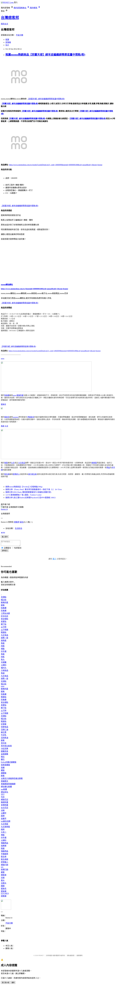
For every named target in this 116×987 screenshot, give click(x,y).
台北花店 (4, 808)
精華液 (3, 875)
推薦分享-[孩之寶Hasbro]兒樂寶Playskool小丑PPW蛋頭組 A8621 (30, 498)
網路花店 (4, 799)
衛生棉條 (4, 859)
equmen (15, 417)
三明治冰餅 (5, 613)
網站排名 (4, 792)
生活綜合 (18, 528)
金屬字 (3, 818)
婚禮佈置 (4, 802)
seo (2, 867)
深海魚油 (4, 738)
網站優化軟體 (6, 787)
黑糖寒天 (4, 781)
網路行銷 (4, 865)
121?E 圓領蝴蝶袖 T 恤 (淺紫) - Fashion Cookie (23, 495)
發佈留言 (5, 550)
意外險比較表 (6, 746)
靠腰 (3, 768)
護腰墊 (3, 773)
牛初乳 (3, 735)
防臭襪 (3, 611)
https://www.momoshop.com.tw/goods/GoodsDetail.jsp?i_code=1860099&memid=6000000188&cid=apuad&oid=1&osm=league (55, 165)
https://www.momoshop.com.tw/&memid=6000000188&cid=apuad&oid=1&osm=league (34, 289)
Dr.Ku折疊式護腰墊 (8, 762)
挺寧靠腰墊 (5, 765)
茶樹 (3, 878)
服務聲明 (79, 955)
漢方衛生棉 (32, 474)
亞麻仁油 (4, 729)
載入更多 (5, 537)
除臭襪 (6, 395)
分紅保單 (4, 749)
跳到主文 (4, 24)
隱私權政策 (70, 955)
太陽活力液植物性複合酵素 (12, 778)
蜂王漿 (3, 732)
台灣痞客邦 (10, 18)
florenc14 (4, 509)
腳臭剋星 (20, 395)
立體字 (3, 813)
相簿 (7, 40)
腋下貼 (3, 624)
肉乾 (3, 657)
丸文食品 (21, 463)
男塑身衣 (30, 417)
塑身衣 (3, 404)
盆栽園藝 (4, 754)
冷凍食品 (4, 670)
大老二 (3, 832)
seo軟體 (4, 789)
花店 (3, 797)
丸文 (6, 426)
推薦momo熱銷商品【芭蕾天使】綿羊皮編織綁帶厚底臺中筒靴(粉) (45, 54)
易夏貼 (3, 621)
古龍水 (3, 883)
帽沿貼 (3, 600)
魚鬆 (2, 426)
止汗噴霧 (4, 630)
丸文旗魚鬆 (5, 827)
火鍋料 (3, 665)
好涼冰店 (4, 616)
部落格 (8, 42)
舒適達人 (16, 474)
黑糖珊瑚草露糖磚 (8, 784)
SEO (2, 794)
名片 (7, 45)
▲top (3, 532)
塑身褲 (3, 891)
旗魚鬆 (94, 463)
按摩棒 (3, 846)
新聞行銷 (4, 869)
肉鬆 (3, 646)
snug (2, 358)
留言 (22, 522)
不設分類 (19, 35)
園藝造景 (4, 751)
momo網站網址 (7, 285)
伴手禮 (3, 651)
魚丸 (3, 659)
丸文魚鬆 (4, 824)
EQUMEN (5, 893)
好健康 (3, 724)
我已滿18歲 (5, 982)
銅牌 (3, 816)
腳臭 (3, 605)
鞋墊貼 (3, 632)
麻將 (3, 829)
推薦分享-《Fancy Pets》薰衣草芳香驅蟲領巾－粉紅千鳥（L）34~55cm (33, 489)
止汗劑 (3, 627)
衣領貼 (3, 597)
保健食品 (4, 727)
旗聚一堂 (4, 638)
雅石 (3, 757)
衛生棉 (6, 474)
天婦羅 (3, 662)
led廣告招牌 (5, 821)
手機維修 (4, 854)
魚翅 (3, 673)
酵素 (3, 740)
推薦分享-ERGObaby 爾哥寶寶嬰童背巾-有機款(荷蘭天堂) (28, 492)
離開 (13, 982)
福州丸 (3, 668)
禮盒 (108, 467)
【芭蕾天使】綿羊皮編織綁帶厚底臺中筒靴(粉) (46, 99)
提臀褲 (3, 896)
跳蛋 (3, 848)
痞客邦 (16, 522)
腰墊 (3, 770)
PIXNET (41, 955)
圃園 (3, 886)
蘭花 (3, 759)
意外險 (3, 743)
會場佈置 (4, 805)
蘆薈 (3, 872)
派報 (3, 810)
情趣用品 (4, 843)
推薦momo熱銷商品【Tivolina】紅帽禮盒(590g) (23, 487)
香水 (3, 880)
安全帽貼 (4, 619)
